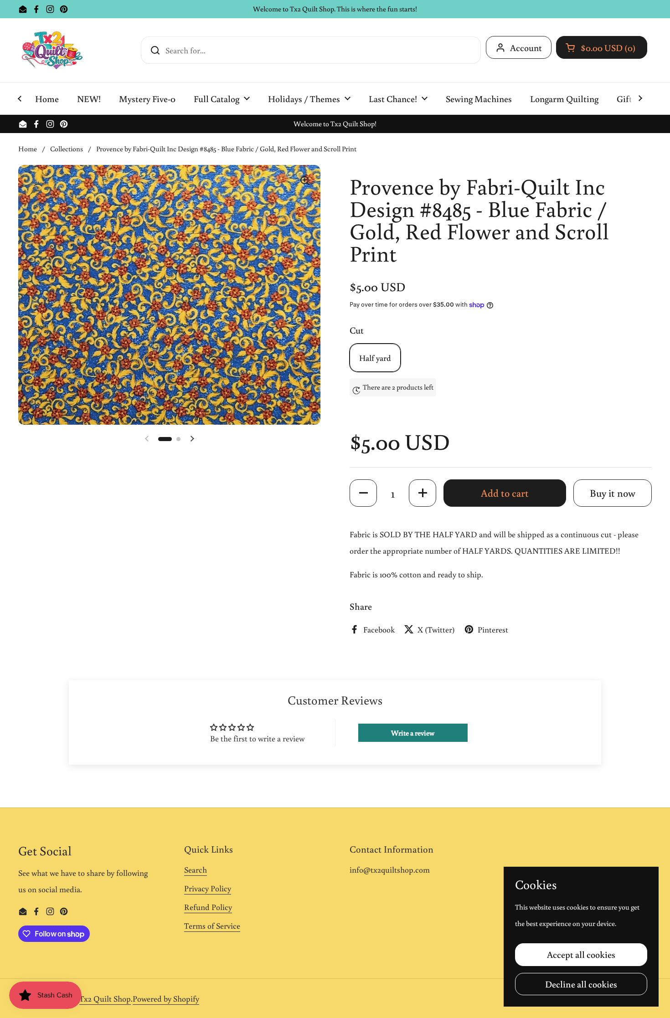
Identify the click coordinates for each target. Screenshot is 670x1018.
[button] (601, 47)
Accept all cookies (581, 954)
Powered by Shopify (166, 998)
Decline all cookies (581, 984)
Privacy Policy (207, 888)
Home (27, 148)
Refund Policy (208, 906)
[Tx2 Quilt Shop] (52, 50)
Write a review (412, 732)
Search (195, 869)
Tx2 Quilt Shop (105, 998)
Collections (66, 148)
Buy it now (612, 492)
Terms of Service (212, 925)
